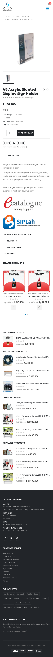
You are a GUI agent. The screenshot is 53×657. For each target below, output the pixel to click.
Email (23, 143)
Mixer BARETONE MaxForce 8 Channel (32, 383)
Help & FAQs (8, 553)
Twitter (9, 143)
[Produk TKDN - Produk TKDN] (8, 7)
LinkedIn (14, 143)
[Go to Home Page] (3, 16)
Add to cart (27, 133)
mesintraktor (8, 603)
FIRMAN (16, 598)
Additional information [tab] (19, 234)
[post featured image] (14, 281)
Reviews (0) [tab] (12, 241)
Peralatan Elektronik (23, 603)
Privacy (6, 581)
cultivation (7, 598)
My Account (7, 568)
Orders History (9, 562)
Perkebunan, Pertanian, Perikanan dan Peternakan (21, 607)
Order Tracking (9, 556)
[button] (25, 314)
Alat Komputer (9, 594)
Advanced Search (10, 565)
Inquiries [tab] (11, 253)
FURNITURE (35, 598)
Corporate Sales (10, 578)
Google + (19, 143)
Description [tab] (13, 155)
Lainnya (19, 293)
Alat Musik (20, 594)
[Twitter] (11, 538)
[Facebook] (5, 538)
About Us (6, 575)
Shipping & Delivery (11, 559)
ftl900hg (25, 598)
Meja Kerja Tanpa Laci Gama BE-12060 (33, 370)
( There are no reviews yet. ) (24, 97)
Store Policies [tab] (14, 247)
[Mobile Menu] (47, 8)
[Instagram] (17, 538)
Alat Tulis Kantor (17, 121)
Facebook (5, 143)
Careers (6, 571)
